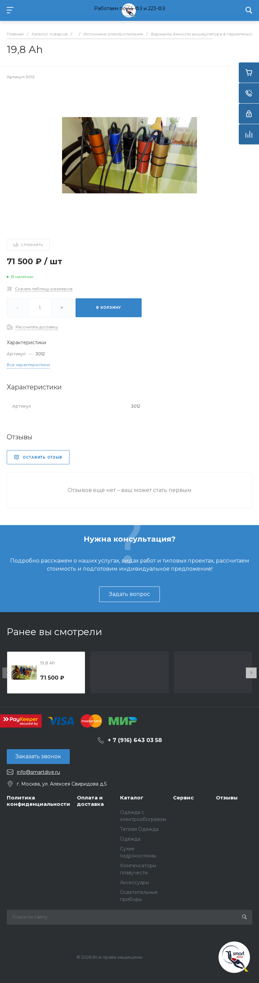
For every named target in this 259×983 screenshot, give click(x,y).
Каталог (131, 797)
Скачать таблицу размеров (44, 288)
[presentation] (7, 672)
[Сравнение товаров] (249, 134)
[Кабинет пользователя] (249, 114)
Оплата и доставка (90, 801)
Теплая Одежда (139, 829)
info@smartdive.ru (38, 772)
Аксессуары (134, 882)
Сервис (183, 797)
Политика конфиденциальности (38, 801)
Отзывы (227, 797)
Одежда (130, 839)
